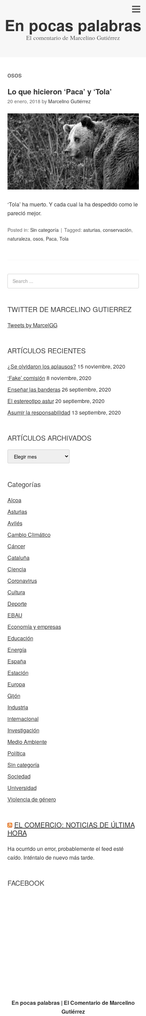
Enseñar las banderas (33, 389)
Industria (17, 707)
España (16, 661)
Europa (16, 684)
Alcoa (14, 500)
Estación (18, 673)
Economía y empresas (34, 627)
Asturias (17, 511)
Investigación (23, 730)
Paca (51, 238)
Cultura (16, 592)
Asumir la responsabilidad (38, 412)
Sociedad (19, 776)
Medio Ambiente (27, 742)
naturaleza (18, 238)
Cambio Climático (29, 534)
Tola (64, 238)
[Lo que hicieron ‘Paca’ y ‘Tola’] (73, 195)
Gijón (13, 696)
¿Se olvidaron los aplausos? (41, 366)
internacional (23, 719)
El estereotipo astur (30, 401)
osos (38, 238)
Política (16, 753)
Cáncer (16, 546)
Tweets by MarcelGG (32, 325)
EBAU (14, 615)
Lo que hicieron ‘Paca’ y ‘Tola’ (59, 91)
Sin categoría (44, 229)
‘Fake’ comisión (26, 378)
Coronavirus (22, 580)
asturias (91, 229)
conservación (117, 229)
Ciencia (16, 569)
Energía (16, 650)
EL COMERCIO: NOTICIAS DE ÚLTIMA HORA (71, 829)
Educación (20, 638)
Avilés (14, 523)
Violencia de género (31, 799)
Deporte (17, 604)
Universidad (22, 788)
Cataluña (18, 557)
